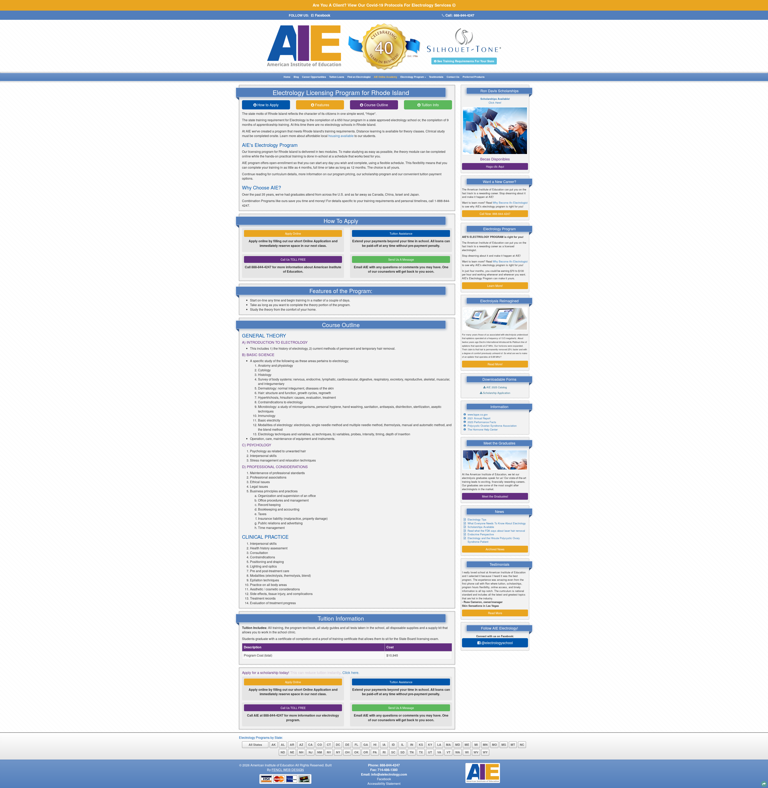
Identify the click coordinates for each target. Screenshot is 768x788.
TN (412, 752)
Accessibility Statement (383, 783)
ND (283, 752)
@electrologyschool (496, 642)
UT (430, 752)
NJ (310, 752)
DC (338, 744)
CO (319, 744)
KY (430, 744)
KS (421, 744)
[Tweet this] (753, 767)
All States (255, 744)
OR (365, 752)
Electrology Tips (477, 519)
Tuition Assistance (401, 233)
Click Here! (495, 100)
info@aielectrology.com (389, 774)
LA (439, 744)
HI (374, 744)
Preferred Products (474, 77)
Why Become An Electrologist (510, 202)
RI (384, 752)
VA (439, 752)
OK (356, 752)
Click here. (350, 672)
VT (448, 752)
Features (321, 104)
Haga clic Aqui (495, 166)
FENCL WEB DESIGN (288, 769)
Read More (495, 613)
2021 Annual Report (479, 418)
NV (329, 752)
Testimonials (436, 77)
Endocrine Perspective (481, 534)
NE (292, 752)
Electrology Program (412, 77)
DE (347, 744)
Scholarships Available (481, 527)
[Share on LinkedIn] (743, 783)
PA (375, 752)
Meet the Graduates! (495, 496)
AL (283, 744)
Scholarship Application (496, 393)
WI (467, 752)
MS (503, 744)
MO (494, 744)
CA (310, 744)
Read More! (495, 364)
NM (319, 752)
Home (287, 77)
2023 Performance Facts (482, 422)
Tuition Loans (336, 77)
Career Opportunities (314, 77)
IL (402, 744)
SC (393, 752)
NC (522, 744)
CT (329, 744)
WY (485, 752)
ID (393, 744)
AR (292, 744)
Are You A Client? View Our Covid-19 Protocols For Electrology (382, 5)
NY (338, 752)
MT (513, 744)
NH (301, 752)
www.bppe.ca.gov (478, 414)
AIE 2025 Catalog (496, 387)
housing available (341, 135)
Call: (459, 15)
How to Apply (267, 104)
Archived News (495, 549)
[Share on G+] (746, 774)
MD (457, 744)
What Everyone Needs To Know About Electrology (497, 523)
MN (485, 744)
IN (411, 744)
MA (448, 744)
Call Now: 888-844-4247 (495, 214)
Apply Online (293, 233)
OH (347, 752)
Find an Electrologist (359, 77)
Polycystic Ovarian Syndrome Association (492, 426)
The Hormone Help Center (483, 429)
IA (384, 744)
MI (476, 744)
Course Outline (375, 104)
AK (273, 744)
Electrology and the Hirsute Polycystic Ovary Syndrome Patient (494, 540)
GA (365, 744)
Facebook (322, 15)
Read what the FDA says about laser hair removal (496, 531)
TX (421, 752)
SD (402, 752)
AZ (301, 744)
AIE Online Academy (385, 77)
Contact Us (453, 77)
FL (356, 744)
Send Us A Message (401, 259)
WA (457, 752)
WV (476, 752)
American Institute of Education (272, 765)
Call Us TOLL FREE (293, 259)
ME (467, 744)
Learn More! (495, 286)
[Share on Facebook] (763, 763)
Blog (296, 77)
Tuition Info (429, 104)
